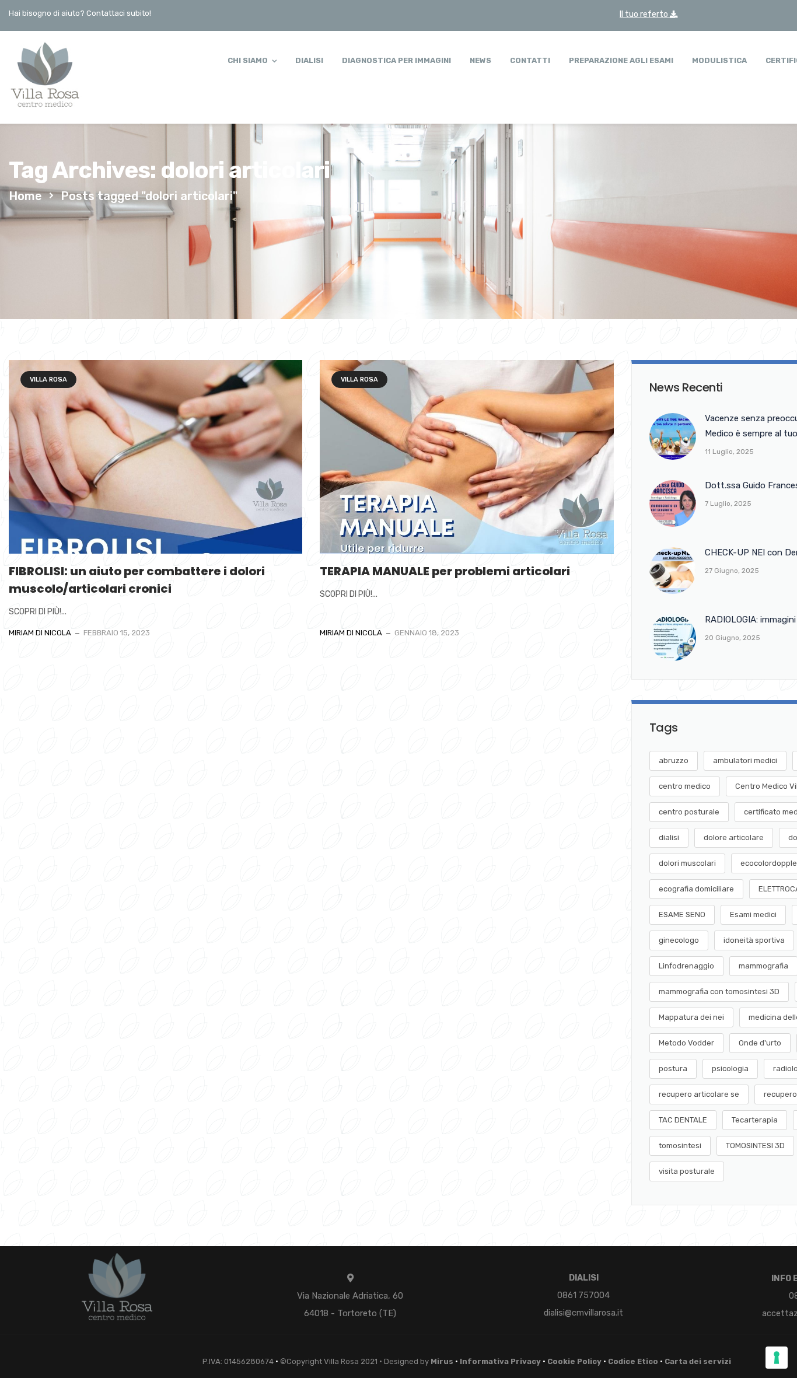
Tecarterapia (755, 1119)
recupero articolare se (699, 1094)
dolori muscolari (687, 863)
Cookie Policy (574, 1361)
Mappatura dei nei (691, 1017)
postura (673, 1068)
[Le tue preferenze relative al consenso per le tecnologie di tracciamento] (776, 1357)
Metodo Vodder (686, 1042)
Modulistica (719, 60)
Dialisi (309, 60)
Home (25, 196)
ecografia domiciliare (696, 888)
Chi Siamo (248, 60)
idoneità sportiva (754, 940)
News (480, 60)
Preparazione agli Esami (621, 60)
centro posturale (689, 811)
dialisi (669, 837)
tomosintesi (680, 1145)
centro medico (685, 786)
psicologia (730, 1068)
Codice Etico (633, 1361)
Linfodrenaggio (686, 965)
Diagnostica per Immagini (396, 60)
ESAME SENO (682, 914)
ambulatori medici (745, 760)
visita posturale (687, 1171)
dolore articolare (734, 837)
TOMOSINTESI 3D (755, 1145)
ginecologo (679, 940)
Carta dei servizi (698, 1361)
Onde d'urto (760, 1042)
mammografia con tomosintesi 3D (719, 991)
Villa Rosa (48, 379)
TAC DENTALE (683, 1119)
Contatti (530, 60)
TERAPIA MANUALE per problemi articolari (445, 571)
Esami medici (753, 914)
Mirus (442, 1361)
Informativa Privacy (500, 1361)
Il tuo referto (645, 14)
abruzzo (673, 760)
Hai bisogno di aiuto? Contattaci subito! (80, 13)
